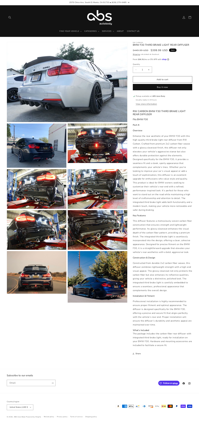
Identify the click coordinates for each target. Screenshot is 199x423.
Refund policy (49, 417)
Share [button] (138, 353)
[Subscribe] (52, 383)
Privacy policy (62, 417)
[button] (10, 17)
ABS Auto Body (19, 417)
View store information (146, 104)
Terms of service (76, 417)
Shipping (136, 54)
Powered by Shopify (33, 417)
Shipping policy (91, 417)
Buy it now (162, 87)
